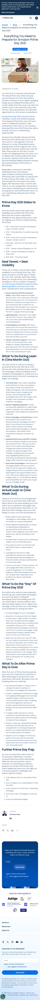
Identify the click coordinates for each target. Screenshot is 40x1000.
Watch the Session (8, 12)
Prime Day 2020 (14, 116)
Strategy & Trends (20, 49)
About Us (5, 930)
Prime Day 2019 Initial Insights (17, 799)
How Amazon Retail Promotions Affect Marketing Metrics (20, 285)
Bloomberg (7, 165)
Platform (5, 922)
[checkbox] (20, 876)
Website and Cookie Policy (29, 995)
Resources (6, 926)
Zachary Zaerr (15, 53)
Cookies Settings (13, 995)
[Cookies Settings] (2, 996)
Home (5, 24)
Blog (15, 24)
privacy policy (21, 874)
